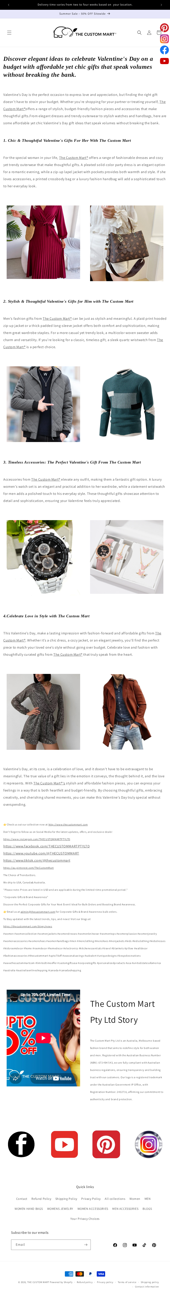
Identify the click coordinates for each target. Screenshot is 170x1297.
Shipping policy (150, 1282)
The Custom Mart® (73, 157)
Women (134, 1199)
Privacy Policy (90, 1199)
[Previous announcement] (9, 5)
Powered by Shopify (61, 1282)
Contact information (147, 1286)
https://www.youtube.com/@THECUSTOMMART (41, 853)
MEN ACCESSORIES (125, 1209)
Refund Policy (41, 1199)
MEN (148, 1199)
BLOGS (147, 1209)
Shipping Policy (66, 1199)
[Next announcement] (161, 5)
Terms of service (127, 1282)
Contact (21, 1199)
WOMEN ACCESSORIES (92, 1209)
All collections (115, 1199)
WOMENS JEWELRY (60, 1209)
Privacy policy (105, 1282)
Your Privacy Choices (85, 1219)
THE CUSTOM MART (38, 1282)
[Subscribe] (86, 1245)
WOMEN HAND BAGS (29, 1209)
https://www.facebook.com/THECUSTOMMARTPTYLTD (46, 846)
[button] (9, 33)
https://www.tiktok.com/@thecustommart (36, 860)
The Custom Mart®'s (49, 783)
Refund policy (85, 1282)
